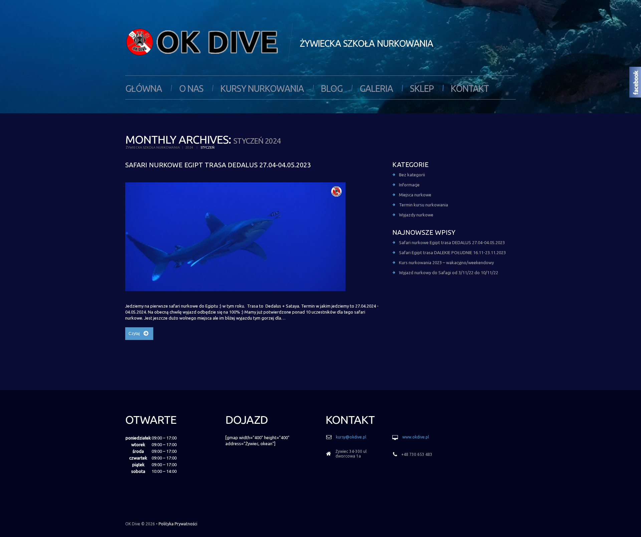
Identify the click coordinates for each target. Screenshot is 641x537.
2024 (189, 147)
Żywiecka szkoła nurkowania (153, 147)
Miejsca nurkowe (415, 194)
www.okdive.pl (415, 437)
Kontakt (470, 88)
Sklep (422, 88)
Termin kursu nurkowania (423, 204)
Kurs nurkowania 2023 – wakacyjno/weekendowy (446, 262)
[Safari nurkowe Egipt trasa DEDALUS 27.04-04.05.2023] (235, 236)
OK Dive (132, 524)
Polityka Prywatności (178, 524)
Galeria (376, 88)
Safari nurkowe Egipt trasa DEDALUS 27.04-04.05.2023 (218, 165)
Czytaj (134, 333)
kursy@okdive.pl (351, 437)
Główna (143, 88)
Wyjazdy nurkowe (416, 214)
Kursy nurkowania (262, 88)
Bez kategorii (412, 174)
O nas (191, 88)
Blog (332, 88)
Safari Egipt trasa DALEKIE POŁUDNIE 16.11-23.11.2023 (452, 252)
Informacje (409, 184)
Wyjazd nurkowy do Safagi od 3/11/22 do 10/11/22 (448, 272)
